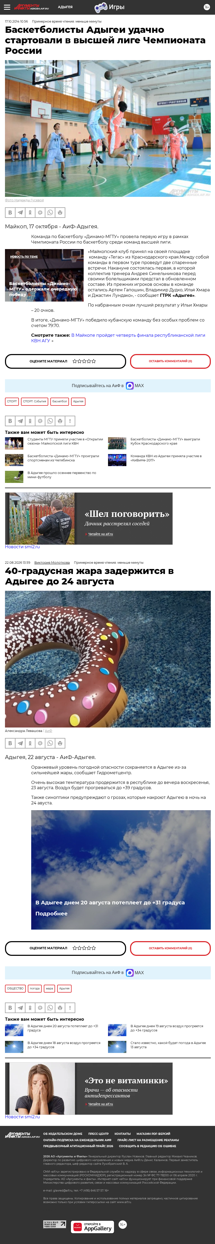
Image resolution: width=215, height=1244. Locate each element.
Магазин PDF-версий (153, 1134)
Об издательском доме (62, 1134)
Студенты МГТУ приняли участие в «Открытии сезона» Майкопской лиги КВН (65, 441)
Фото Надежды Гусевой (24, 200)
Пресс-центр (98, 1134)
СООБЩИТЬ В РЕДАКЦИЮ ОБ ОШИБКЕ (147, 1146)
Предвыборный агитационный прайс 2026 (78, 1146)
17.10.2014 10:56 (16, 21)
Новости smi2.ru (22, 546)
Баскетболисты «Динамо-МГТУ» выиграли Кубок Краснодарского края (165, 441)
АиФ (48, 731)
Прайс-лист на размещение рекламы (148, 1140)
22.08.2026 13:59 (17, 563)
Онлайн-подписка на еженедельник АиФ (77, 1140)
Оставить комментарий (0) (170, 361)
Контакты (123, 1134)
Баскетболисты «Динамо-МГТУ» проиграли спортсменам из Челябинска (63, 458)
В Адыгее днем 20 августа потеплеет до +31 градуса (110, 902)
